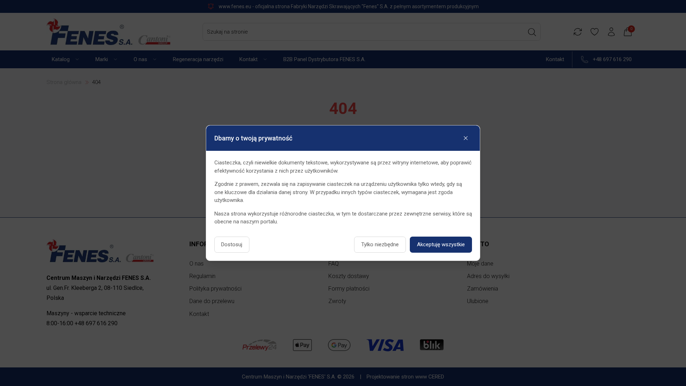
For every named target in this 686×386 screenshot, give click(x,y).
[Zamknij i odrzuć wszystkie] (466, 138)
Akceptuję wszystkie (441, 244)
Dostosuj (231, 244)
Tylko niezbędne (380, 244)
